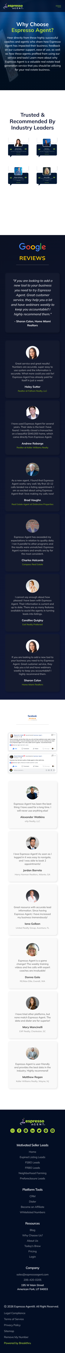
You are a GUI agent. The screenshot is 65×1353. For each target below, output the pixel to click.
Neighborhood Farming (32, 1173)
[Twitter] (39, 1130)
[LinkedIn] (32, 1130)
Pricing (32, 1251)
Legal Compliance (14, 1313)
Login (32, 1256)
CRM (32, 1196)
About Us (32, 1240)
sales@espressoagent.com (32, 1274)
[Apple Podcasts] (52, 1130)
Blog (32, 1230)
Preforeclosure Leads (32, 1178)
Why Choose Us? (32, 1235)
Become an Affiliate (32, 1207)
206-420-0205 (33, 1279)
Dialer (32, 1201)
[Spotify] (45, 1130)
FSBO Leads (32, 1162)
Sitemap (9, 1331)
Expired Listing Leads (32, 1157)
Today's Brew (32, 1246)
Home (32, 1151)
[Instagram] (25, 1130)
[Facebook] (19, 1130)
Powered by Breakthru (17, 1343)
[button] (59, 6)
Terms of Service (14, 1319)
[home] (13, 6)
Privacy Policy (12, 1325)
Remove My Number (16, 1337)
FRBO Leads (32, 1167)
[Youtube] (12, 1130)
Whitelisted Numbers (32, 1212)
